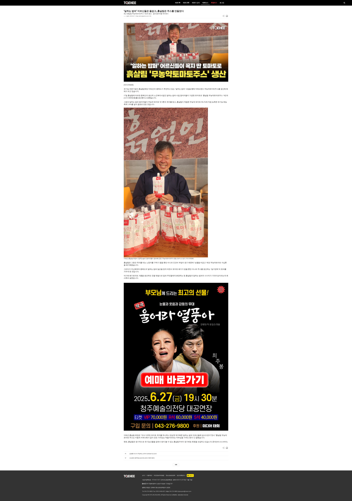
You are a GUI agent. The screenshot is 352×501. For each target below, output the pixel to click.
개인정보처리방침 (159, 475)
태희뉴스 (205, 3)
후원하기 (214, 3)
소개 (143, 475)
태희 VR (177, 3)
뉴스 (125, 16)
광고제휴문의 (181, 475)
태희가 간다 (196, 3)
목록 (176, 464)
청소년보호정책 (170, 475)
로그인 (222, 3)
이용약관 (149, 475)
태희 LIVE (186, 3)
